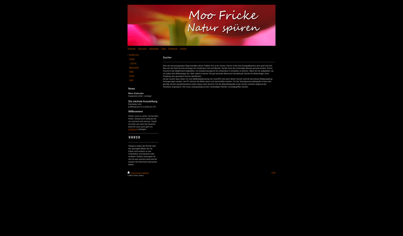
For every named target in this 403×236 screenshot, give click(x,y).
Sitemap (146, 173)
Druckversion (136, 173)
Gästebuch (133, 129)
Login (273, 172)
